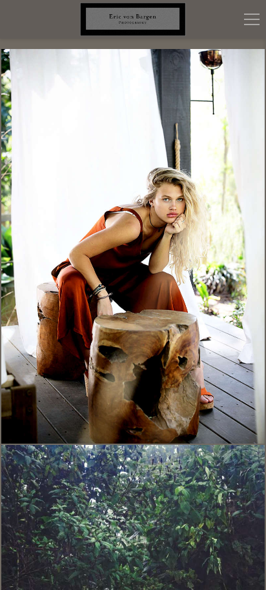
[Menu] (252, 19)
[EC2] (133, 246)
